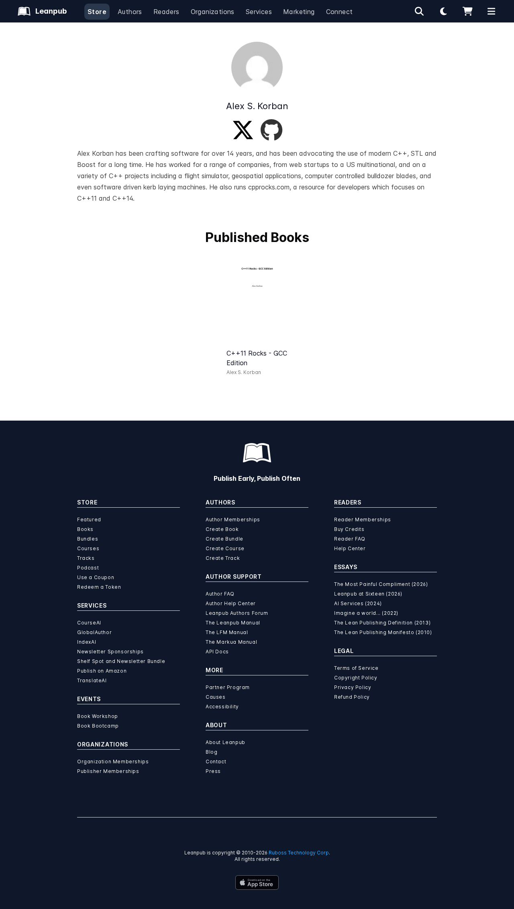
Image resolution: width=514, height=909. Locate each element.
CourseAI (89, 623)
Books (85, 529)
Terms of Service (356, 668)
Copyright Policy (355, 678)
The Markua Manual (231, 642)
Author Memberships (233, 520)
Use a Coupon (95, 577)
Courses (88, 548)
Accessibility (222, 707)
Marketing (299, 12)
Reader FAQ (349, 539)
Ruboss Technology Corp (299, 853)
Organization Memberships (113, 762)
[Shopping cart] (467, 11)
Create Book (222, 529)
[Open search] (419, 11)
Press (213, 771)
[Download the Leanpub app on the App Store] (257, 882)
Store (97, 12)
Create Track (223, 558)
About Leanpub (225, 742)
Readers (166, 12)
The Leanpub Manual (233, 623)
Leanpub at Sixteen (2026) (368, 594)
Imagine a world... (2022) (366, 613)
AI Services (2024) (358, 603)
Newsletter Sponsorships (110, 652)
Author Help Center (231, 603)
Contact (216, 762)
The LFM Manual (227, 632)
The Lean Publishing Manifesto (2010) (383, 632)
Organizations (213, 12)
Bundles (87, 539)
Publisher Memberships (108, 771)
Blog (211, 752)
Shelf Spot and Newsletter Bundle (121, 661)
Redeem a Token (99, 587)
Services (259, 12)
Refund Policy (352, 697)
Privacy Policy (352, 687)
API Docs (217, 652)
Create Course (225, 548)
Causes (216, 697)
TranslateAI (92, 680)
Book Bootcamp (98, 726)
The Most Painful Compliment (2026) (381, 584)
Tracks (86, 558)
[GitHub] (271, 130)
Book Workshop (97, 716)
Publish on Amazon (101, 671)
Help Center (350, 548)
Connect (339, 12)
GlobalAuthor (94, 632)
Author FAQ (220, 594)
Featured (89, 520)
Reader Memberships (362, 520)
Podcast (88, 568)
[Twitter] (243, 130)
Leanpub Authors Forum (237, 613)
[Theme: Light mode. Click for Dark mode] (443, 11)
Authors (130, 12)
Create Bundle (224, 539)
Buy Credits (349, 529)
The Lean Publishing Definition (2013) (382, 623)
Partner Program (228, 687)
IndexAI (86, 642)
